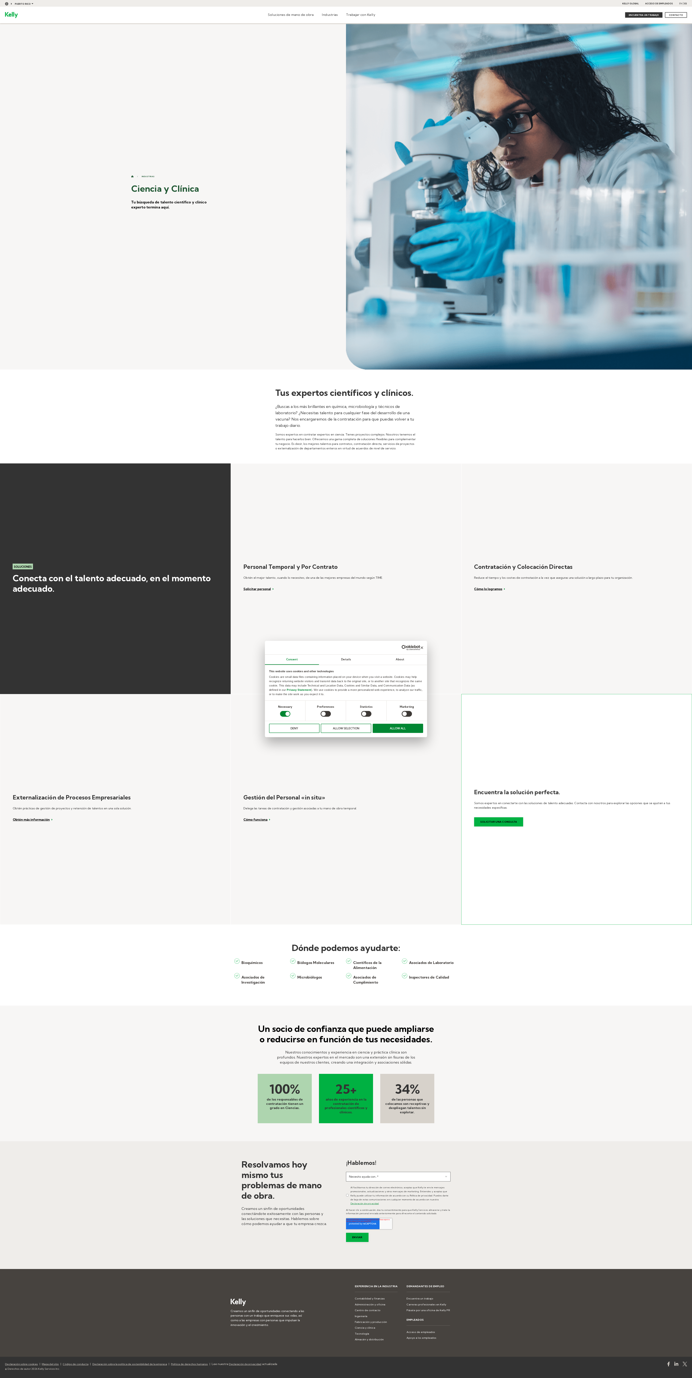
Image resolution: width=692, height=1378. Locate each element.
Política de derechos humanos (189, 1364)
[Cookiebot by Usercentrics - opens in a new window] (404, 647)
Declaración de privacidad (365, 1203)
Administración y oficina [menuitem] (370, 1304)
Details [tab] (346, 659)
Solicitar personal (257, 589)
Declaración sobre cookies (21, 1364)
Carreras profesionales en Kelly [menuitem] (426, 1304)
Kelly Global (630, 3)
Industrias (330, 15)
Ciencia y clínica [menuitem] (365, 1327)
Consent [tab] (292, 659)
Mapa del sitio (50, 1364)
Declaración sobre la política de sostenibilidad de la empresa (129, 1364)
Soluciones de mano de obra (291, 15)
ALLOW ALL (398, 728)
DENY (294, 728)
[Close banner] (422, 647)
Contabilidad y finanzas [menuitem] (370, 1298)
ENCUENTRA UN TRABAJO (644, 15)
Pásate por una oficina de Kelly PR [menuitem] (428, 1310)
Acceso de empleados (659, 3)
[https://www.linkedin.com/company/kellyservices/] (676, 1365)
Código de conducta (75, 1364)
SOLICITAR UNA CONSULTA (498, 821)
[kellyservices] (668, 1365)
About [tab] (400, 659)
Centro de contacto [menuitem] (368, 1310)
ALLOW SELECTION (346, 728)
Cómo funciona (255, 819)
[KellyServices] (685, 1365)
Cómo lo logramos (488, 589)
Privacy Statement (299, 689)
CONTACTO (676, 15)
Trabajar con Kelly (360, 15)
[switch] (326, 714)
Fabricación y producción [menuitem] (371, 1322)
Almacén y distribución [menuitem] (369, 1339)
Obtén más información (31, 819)
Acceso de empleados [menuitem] (421, 1332)
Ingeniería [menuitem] (361, 1316)
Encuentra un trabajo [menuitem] (420, 1298)
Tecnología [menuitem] (362, 1333)
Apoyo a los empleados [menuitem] (421, 1337)
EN (680, 3)
